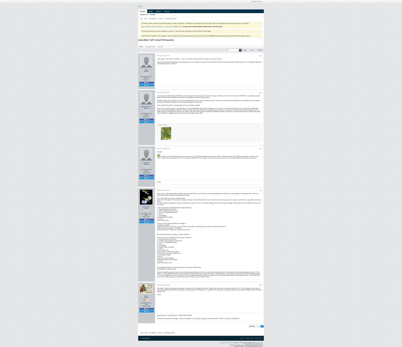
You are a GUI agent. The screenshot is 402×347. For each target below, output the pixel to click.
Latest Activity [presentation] (150, 46)
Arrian (146, 296)
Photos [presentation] (160, 46)
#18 (260, 149)
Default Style (145, 338)
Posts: (145, 80)
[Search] (240, 50)
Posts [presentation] (141, 46)
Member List (144, 14)
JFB (146, 70)
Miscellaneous (153, 18)
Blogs (151, 11)
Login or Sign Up (256, 1)
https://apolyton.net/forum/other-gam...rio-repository (157, 26)
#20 (260, 285)
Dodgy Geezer (146, 106)
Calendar (152, 14)
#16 (260, 56)
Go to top (258, 338)
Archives (161, 18)
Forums (142, 11)
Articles (158, 11)
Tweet (147, 85)
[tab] (141, 46)
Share (147, 82)
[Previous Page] (253, 50)
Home (141, 332)
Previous (252, 326)
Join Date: (144, 77)
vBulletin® (253, 343)
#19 (260, 190)
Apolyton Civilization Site (226, 342)
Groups (167, 11)
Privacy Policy (259, 342)
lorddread (146, 163)
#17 (260, 92)
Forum (145, 18)
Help (241, 338)
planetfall (146, 207)
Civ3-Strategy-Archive (171, 18)
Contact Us (249, 338)
